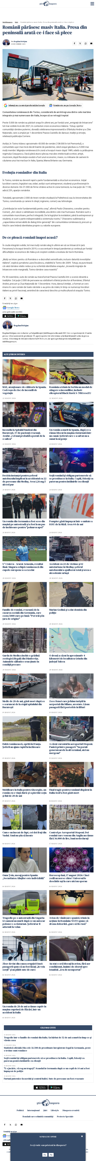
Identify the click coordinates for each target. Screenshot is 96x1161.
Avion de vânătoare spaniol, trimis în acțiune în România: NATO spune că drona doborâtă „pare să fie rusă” (69, 920)
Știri (16, 22)
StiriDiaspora (7, 22)
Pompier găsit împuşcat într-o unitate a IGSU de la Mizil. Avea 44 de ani (70, 523)
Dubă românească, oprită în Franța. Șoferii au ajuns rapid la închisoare (21, 745)
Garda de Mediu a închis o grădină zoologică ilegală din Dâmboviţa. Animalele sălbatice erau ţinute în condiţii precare (21, 660)
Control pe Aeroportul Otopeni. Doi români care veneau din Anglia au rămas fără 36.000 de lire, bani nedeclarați (71, 835)
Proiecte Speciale (65, 1116)
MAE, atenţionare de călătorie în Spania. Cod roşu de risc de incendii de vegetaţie (24, 390)
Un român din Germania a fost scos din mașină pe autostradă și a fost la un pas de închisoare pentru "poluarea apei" (23, 524)
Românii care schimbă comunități (38, 1116)
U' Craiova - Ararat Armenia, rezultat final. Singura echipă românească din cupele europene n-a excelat (22, 566)
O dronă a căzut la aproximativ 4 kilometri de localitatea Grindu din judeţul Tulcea (68, 658)
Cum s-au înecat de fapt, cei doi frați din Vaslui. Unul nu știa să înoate (24, 834)
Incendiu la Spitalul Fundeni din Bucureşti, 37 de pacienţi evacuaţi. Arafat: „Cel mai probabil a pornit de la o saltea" (23, 434)
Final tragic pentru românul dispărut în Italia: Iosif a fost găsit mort (70, 791)
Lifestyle (55, 1110)
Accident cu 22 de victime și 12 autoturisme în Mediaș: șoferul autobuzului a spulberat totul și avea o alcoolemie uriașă (70, 568)
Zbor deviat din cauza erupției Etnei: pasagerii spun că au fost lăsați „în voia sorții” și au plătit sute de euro (23, 966)
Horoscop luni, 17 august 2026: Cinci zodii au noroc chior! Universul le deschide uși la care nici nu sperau (69, 878)
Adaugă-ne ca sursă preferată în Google (26, 105)
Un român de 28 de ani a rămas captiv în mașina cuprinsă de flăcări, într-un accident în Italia (24, 1009)
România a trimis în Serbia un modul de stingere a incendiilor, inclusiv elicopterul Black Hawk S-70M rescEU (70, 390)
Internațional (33, 1110)
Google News (13, 307)
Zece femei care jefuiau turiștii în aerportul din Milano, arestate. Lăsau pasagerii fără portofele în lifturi (69, 704)
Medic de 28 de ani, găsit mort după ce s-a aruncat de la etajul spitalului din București (23, 704)
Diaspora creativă (71, 1110)
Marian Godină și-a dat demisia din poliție (68, 611)
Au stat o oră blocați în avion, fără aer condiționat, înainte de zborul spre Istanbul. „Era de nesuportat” (69, 966)
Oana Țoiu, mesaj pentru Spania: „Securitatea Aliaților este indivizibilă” (23, 877)
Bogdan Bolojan (20, 41)
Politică (20, 1110)
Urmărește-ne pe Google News (67, 105)
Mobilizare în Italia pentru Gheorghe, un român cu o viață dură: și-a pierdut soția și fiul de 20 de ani (24, 792)
